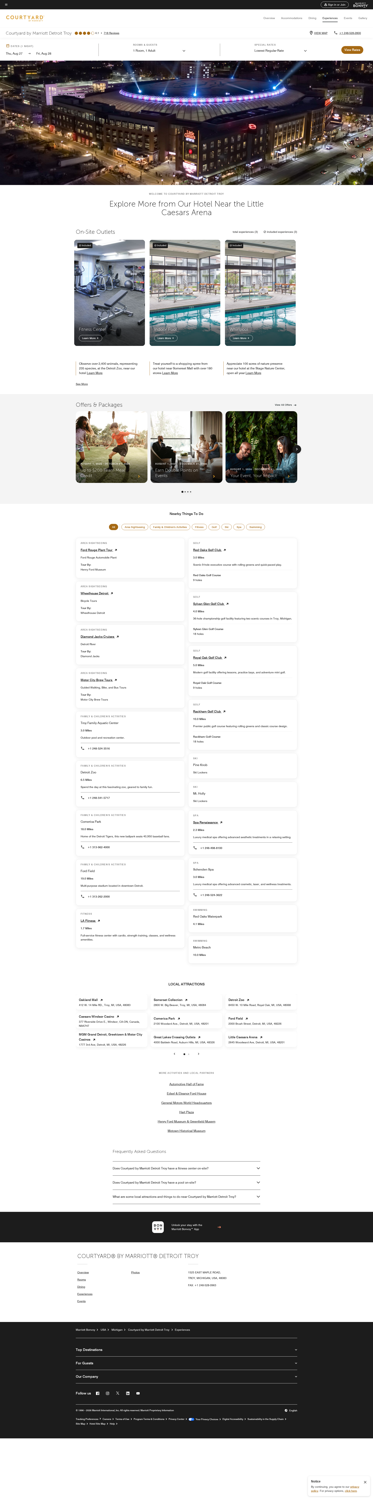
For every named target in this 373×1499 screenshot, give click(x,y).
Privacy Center (176, 1419)
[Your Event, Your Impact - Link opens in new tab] (261, 447)
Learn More (89, 338)
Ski (226, 527)
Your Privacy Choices (206, 1419)
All (113, 527)
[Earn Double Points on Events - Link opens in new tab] (186, 447)
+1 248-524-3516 (99, 748)
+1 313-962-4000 (99, 847)
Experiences (330, 18)
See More (82, 384)
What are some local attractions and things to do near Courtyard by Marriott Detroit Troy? (174, 1197)
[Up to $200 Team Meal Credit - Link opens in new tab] (111, 447)
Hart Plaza (186, 1112)
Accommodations (291, 18)
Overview (269, 18)
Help (112, 1423)
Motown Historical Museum (187, 1131)
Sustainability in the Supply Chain (266, 1419)
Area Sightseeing (135, 527)
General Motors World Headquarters (186, 1103)
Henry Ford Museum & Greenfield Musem (186, 1121)
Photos (135, 1272)
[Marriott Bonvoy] (358, 4)
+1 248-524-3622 (211, 895)
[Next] (297, 449)
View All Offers (283, 404)
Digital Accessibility (232, 1419)
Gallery (362, 18)
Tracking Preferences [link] (87, 1419)
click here (351, 1490)
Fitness (199, 527)
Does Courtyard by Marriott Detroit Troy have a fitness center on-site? (160, 1168)
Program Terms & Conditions (149, 1419)
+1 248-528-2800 (350, 33)
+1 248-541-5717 (99, 797)
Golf (214, 527)
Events (348, 18)
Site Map (80, 1423)
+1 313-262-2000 (99, 896)
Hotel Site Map (97, 1423)
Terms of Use (122, 1419)
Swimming (255, 527)
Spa (239, 527)
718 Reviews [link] (111, 33)
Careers (107, 1419)
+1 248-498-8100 (211, 848)
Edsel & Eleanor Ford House (186, 1093)
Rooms (81, 1279)
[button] (335, 5)
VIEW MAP (321, 33)
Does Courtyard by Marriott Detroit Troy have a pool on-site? (154, 1182)
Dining (312, 18)
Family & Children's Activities (170, 527)
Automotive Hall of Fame (186, 1084)
